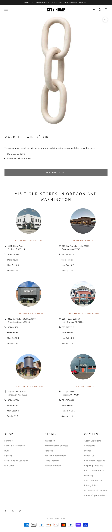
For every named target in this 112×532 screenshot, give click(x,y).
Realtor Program (53, 465)
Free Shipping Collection (16, 460)
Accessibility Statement (96, 490)
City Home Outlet (83, 386)
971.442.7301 (13, 327)
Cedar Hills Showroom (29, 313)
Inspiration (50, 440)
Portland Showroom (28, 240)
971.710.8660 (68, 400)
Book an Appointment (55, 455)
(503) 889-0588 (70, 1)
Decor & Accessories (14, 445)
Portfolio (49, 450)
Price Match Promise (94, 470)
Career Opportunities (94, 495)
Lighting (8, 455)
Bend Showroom (83, 240)
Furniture (9, 440)
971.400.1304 (13, 400)
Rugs (6, 450)
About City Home (92, 440)
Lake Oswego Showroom (83, 313)
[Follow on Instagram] (12, 510)
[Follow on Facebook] (5, 510)
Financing (88, 475)
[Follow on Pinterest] (20, 510)
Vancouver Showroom (28, 386)
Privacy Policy (91, 485)
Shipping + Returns (93, 465)
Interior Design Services (56, 445)
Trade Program (52, 460)
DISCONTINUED (56, 172)
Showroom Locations (94, 460)
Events (87, 450)
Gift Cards (9, 465)
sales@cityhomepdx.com (42, 1)
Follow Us (89, 455)
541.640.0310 (68, 254)
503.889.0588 (13, 254)
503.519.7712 (68, 327)
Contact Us (83, 1)
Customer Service (93, 480)
